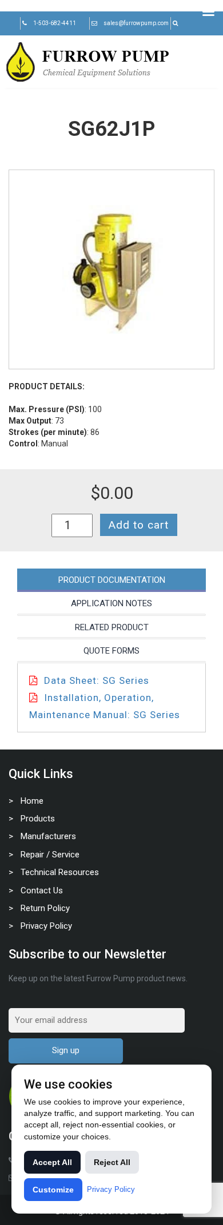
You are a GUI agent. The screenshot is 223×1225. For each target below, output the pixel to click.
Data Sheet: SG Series (96, 680)
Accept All (52, 1162)
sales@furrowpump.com (136, 23)
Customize (53, 1189)
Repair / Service (50, 854)
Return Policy (45, 908)
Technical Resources (60, 872)
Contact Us (42, 890)
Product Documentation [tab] (111, 580)
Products (38, 818)
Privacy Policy (46, 926)
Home (32, 801)
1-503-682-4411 (54, 23)
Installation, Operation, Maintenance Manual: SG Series (104, 706)
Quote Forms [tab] (111, 651)
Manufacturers (48, 836)
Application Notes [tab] (111, 603)
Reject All (112, 1162)
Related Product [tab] (112, 627)
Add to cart (139, 524)
